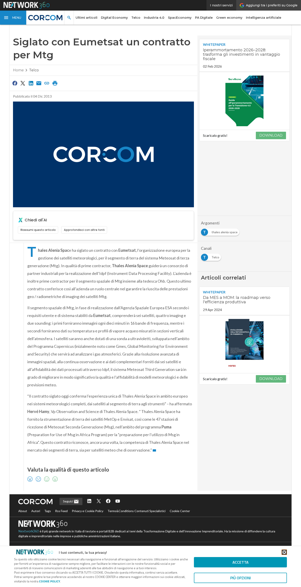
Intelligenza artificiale (263, 18)
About (22, 511)
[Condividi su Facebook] (14, 83)
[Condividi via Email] (38, 83)
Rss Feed (61, 511)
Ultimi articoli (86, 18)
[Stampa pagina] (54, 83)
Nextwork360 (28, 531)
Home (18, 70)
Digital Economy (114, 18)
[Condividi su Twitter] (22, 83)
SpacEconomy (179, 18)
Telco (135, 18)
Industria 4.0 (154, 18)
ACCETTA (240, 562)
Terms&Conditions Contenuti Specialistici (136, 511)
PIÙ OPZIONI (240, 578)
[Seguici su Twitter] (98, 501)
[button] (13, 18)
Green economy (229, 18)
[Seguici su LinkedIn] (89, 501)
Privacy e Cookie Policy (87, 511)
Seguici (68, 501)
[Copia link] (46, 83)
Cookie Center (180, 511)
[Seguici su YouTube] (117, 501)
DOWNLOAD (270, 135)
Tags (47, 511)
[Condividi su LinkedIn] (30, 83)
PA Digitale (204, 18)
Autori (35, 511)
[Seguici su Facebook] (108, 501)
